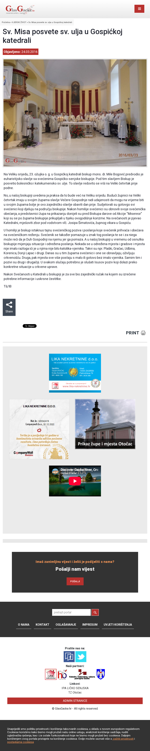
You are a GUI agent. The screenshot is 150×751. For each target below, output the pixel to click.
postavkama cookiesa (20, 742)
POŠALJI (75, 581)
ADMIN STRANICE (75, 700)
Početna (6, 22)
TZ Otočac (75, 692)
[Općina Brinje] (100, 674)
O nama (23, 624)
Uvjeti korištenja (118, 624)
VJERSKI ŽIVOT (19, 22)
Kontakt (42, 624)
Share (9, 311)
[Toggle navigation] (139, 9)
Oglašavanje (66, 624)
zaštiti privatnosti (123, 738)
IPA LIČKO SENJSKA (75, 688)
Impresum (90, 624)
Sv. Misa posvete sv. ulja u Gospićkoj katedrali (50, 22)
